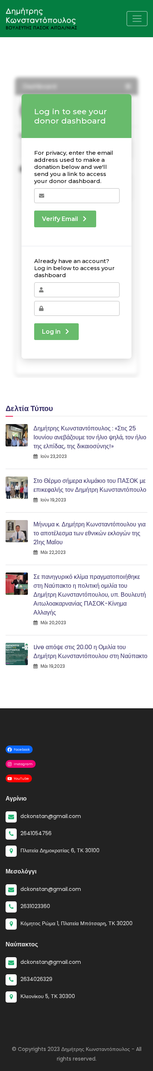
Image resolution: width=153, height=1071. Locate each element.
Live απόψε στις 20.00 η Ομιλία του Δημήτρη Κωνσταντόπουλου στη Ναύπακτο (90, 651)
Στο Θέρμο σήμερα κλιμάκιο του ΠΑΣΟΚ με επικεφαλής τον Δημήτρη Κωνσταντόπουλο (89, 485)
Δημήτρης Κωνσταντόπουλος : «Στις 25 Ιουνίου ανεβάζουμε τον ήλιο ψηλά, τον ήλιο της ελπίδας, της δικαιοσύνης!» (89, 437)
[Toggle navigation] (137, 18)
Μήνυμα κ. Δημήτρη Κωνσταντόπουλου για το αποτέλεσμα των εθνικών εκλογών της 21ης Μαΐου (89, 533)
